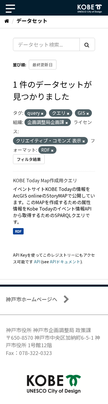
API (37, 261)
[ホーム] (6, 20)
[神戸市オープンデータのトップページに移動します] (89, 8)
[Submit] (87, 44)
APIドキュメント (65, 261)
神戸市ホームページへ (31, 299)
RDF (18, 231)
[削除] (42, 113)
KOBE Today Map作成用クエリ (45, 180)
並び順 (19, 64)
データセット (32, 20)
